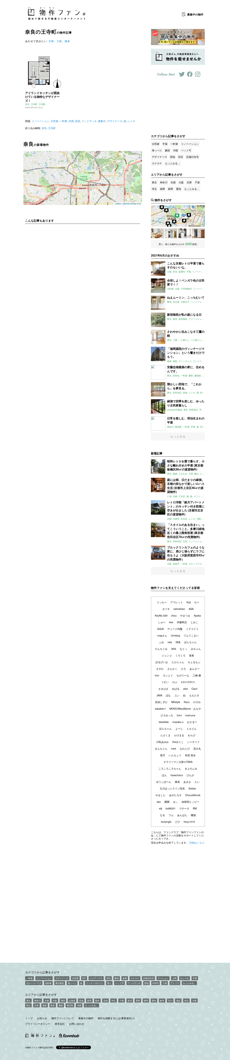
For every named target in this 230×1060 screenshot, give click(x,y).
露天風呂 (59, 983)
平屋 (164, 144)
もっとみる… (172, 163)
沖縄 (79, 1005)
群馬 (89, 1000)
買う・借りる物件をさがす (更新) (178, 244)
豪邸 (167, 150)
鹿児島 (70, 1005)
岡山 (28, 1005)
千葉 (197, 182)
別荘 (180, 157)
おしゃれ (184, 978)
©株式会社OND (45, 1047)
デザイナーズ (114, 121)
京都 (51, 41)
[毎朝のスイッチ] (171, 233)
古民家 (54, 121)
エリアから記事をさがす (41, 994)
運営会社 (60, 1023)
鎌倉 (67, 41)
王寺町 (34, 104)
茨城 (105, 1000)
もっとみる (178, 436)
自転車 (48, 983)
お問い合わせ (76, 1023)
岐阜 (162, 1000)
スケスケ (157, 163)
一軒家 (63, 121)
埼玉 (154, 189)
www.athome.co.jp (34, 107)
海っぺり (157, 150)
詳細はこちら (196, 842)
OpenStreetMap (129, 203)
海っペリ (72, 983)
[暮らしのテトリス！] (184, 233)
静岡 (170, 189)
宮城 (81, 1000)
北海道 (72, 1000)
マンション (163, 978)
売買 (71, 121)
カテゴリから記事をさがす (42, 972)
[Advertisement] (82, 260)
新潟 (130, 1000)
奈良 (27, 104)
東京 (154, 182)
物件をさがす (163, 200)
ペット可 (186, 150)
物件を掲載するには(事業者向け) (116, 1018)
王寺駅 (42, 104)
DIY (84, 978)
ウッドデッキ (89, 121)
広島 (36, 1005)
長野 (138, 1000)
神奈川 (163, 182)
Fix (139, 203)
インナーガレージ (94, 983)
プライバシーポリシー (37, 1023)
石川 (170, 1000)
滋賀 (178, 1000)
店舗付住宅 (192, 157)
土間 (174, 978)
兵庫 (189, 182)
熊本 (52, 1005)
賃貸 (77, 121)
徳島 (44, 1005)
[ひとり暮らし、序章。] (198, 233)
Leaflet (118, 203)
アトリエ (175, 983)
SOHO (155, 983)
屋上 (109, 983)
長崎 (61, 1005)
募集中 (195, 14)
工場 (164, 983)
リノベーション (40, 121)
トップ (29, 1018)
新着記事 (156, 453)
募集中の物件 (85, 1018)
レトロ (131, 121)
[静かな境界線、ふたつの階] (157, 233)
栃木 (97, 1000)
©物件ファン (31, 1047)
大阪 (59, 41)
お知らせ (42, 1018)
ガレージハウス (33, 983)
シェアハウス (96, 978)
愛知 (178, 189)
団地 (172, 157)
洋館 (175, 150)
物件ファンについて (62, 1018)
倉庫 (125, 978)
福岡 (162, 189)
